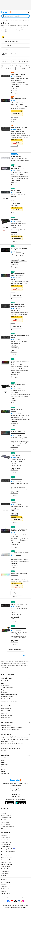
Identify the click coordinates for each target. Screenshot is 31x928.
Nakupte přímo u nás (6, 842)
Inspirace (3, 891)
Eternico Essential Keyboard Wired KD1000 (20, 336)
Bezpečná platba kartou (7, 849)
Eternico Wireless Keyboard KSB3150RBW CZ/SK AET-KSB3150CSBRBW (18, 275)
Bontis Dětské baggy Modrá (8, 741)
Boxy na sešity (5, 690)
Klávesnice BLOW (5, 711)
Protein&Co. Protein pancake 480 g (9, 746)
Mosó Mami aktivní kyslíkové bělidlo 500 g (11, 748)
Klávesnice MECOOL (6, 709)
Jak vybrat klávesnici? (16, 156)
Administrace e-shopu (6, 858)
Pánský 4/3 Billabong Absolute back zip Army (12, 744)
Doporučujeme (5, 755)
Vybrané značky (6, 706)
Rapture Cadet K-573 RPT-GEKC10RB (17, 410)
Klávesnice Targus (5, 717)
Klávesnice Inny (5, 713)
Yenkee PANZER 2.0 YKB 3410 (18, 99)
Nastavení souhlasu (6, 844)
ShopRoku (3, 884)
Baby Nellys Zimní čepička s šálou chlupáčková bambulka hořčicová (15, 737)
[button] (4, 198)
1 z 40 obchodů (14, 515)
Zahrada (3, 769)
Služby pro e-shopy (6, 862)
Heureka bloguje (5, 822)
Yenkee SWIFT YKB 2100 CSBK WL (19, 127)
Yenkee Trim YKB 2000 (16, 479)
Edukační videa (5, 873)
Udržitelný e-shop (5, 893)
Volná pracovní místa (6, 818)
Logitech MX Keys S (16, 190)
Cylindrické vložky (5, 685)
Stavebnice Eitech (5, 681)
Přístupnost (4, 829)
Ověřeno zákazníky (5, 882)
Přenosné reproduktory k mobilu (9, 694)
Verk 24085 (4, 750)
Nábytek (3, 771)
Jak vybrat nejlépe (7, 722)
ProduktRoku (4, 887)
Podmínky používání (6, 815)
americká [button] (23, 260)
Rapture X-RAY (14, 219)
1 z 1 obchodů (14, 234)
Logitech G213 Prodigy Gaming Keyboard (19, 249)
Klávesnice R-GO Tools (6, 715)
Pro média (3, 820)
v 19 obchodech (14, 545)
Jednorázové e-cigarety (7, 688)
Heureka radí (4, 840)
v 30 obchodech (14, 264)
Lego (2, 767)
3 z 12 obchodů (14, 117)
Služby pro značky (5, 867)
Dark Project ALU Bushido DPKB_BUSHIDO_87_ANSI (17, 167)
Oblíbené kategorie (7, 678)
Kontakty (3, 813)
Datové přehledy (5, 869)
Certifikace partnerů (6, 889)
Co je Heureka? (5, 811)
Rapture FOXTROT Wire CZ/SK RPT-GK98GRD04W (20, 574)
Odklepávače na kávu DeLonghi (9, 701)
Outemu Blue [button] (14, 230)
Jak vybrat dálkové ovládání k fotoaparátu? (11, 727)
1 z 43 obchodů (14, 205)
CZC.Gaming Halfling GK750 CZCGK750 (18, 385)
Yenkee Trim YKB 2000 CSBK (18, 74)
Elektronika (9, 20)
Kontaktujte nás (16, 791)
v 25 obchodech (14, 470)
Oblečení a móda (5, 774)
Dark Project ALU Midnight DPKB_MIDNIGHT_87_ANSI (18, 432)
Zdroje (3, 683)
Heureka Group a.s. (19, 906)
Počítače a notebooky (18, 20)
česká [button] (13, 465)
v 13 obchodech (14, 493)
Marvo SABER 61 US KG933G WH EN (20, 553)
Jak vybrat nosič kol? (6, 725)
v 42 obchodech (14, 619)
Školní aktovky (4, 692)
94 (24, 656)
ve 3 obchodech (14, 423)
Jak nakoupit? (4, 835)
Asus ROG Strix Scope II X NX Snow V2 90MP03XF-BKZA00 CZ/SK (19, 530)
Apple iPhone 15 (5, 758)
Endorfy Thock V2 (15, 455)
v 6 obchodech (14, 374)
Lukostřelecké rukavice (7, 696)
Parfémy (3, 760)
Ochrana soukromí (5, 847)
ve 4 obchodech (14, 182)
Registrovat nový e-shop (7, 860)
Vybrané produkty (6, 734)
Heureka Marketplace (6, 864)
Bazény (3, 762)
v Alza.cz (13, 292)
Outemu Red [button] (23, 230)
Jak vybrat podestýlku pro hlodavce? (10, 729)
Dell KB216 (13, 502)
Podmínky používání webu (19, 907)
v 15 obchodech (14, 642)
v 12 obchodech (14, 88)
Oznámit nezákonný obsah (7, 827)
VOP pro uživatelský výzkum (8, 851)
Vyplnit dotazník (15, 796)
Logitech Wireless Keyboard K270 (19, 604)
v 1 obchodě (14, 352)
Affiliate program (5, 871)
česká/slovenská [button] (13, 201)
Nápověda (3, 876)
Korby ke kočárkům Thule (7, 699)
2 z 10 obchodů (14, 146)
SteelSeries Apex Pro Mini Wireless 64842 (20, 362)
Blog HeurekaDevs (5, 824)
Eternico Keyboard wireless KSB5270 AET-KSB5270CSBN (18, 305)
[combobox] (15, 16)
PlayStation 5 (4, 765)
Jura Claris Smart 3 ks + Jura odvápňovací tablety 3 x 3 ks (15, 739)
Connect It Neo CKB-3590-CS (18, 628)
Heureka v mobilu (5, 838)
